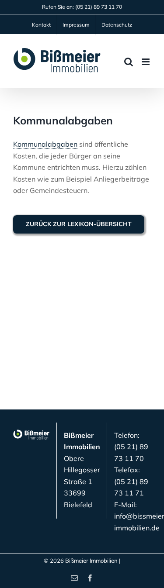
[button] (15, 572)
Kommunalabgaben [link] (45, 144)
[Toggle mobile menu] (146, 61)
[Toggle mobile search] (128, 61)
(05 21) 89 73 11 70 (98, 6)
